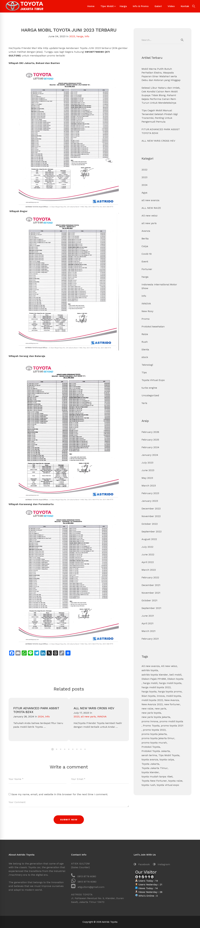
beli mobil (175, 674)
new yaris (160, 708)
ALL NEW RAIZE (151, 207)
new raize (147, 708)
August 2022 (149, 539)
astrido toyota (150, 670)
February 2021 (150, 638)
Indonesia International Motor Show (159, 286)
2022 (144, 169)
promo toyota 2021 (172, 725)
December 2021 (151, 585)
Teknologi (147, 364)
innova (161, 695)
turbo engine (149, 387)
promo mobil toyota (171, 721)
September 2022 (152, 531)
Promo (146, 318)
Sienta (145, 349)
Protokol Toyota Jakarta (156, 751)
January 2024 (150, 454)
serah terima (149, 755)
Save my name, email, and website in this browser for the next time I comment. (59, 794)
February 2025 (150, 439)
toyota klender (150, 772)
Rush (145, 341)
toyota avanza (150, 759)
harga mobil (150, 683)
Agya (144, 192)
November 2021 (151, 592)
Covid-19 (147, 253)
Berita (145, 238)
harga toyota (149, 691)
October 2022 (150, 523)
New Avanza (171, 700)
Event (145, 261)
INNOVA (102, 716)
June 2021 (148, 615)
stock (145, 357)
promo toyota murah (154, 742)
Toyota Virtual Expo (153, 380)
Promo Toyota (151, 725)
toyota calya (167, 759)
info (87, 36)
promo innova (150, 721)
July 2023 (147, 462)
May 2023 (147, 477)
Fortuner (147, 269)
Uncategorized (150, 395)
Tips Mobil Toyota (168, 755)
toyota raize (175, 780)
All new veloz (150, 215)
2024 (41, 716)
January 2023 (150, 500)
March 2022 (149, 569)
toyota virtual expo (168, 784)
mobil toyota (173, 695)
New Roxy (147, 311)
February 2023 (150, 493)
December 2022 (151, 508)
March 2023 (149, 485)
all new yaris (88, 716)
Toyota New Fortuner (154, 780)
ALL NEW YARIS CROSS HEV (94, 708)
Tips (144, 372)
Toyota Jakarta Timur (155, 768)
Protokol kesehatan (153, 326)
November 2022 (151, 516)
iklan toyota (148, 695)
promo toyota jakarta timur (158, 738)
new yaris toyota (151, 712)
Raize (145, 334)
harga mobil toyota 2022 (156, 687)
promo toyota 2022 (154, 729)
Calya (145, 246)
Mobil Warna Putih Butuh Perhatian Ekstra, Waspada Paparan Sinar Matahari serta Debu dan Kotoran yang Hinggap (161, 74)
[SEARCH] (182, 40)
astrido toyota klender (155, 674)
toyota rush (148, 784)
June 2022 (148, 554)
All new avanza (151, 666)
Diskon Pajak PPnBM (154, 678)
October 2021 (149, 600)
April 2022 (148, 562)
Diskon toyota (175, 678)
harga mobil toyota (170, 683)
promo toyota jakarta (154, 734)
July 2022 (147, 546)
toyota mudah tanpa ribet (157, 776)
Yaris (144, 403)
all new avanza (150, 200)
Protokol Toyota (151, 746)
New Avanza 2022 (152, 704)
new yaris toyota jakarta (156, 716)
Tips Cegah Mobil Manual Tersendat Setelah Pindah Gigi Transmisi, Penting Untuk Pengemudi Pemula (160, 116)
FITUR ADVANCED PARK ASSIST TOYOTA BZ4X (36, 710)
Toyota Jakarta (150, 763)
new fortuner (172, 704)
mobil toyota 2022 (152, 700)
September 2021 (151, 608)
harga (79, 36)
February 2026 (150, 431)
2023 (72, 36)
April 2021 (147, 623)
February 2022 (150, 577)
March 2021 (148, 631)
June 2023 (148, 470)
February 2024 (150, 447)
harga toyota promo (170, 691)
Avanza (146, 230)
